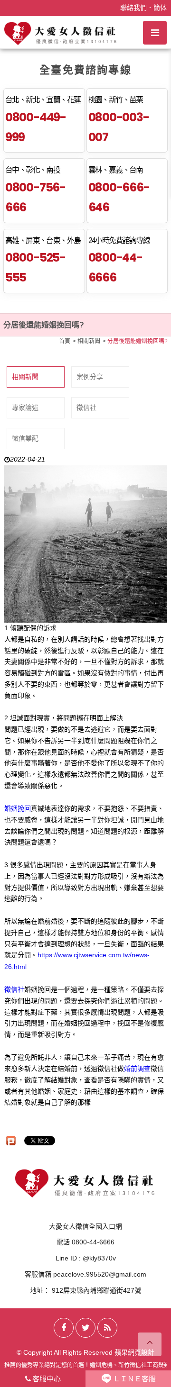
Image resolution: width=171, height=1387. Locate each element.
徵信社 (86, 407)
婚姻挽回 (17, 808)
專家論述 (25, 407)
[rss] (107, 1328)
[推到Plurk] (11, 1140)
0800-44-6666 (115, 267)
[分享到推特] (85, 1328)
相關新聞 (25, 377)
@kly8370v (99, 1258)
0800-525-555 (35, 267)
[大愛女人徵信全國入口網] (61, 32)
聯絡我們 (133, 7)
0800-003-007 (118, 127)
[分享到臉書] (64, 1328)
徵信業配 (25, 438)
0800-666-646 (119, 197)
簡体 (160, 7)
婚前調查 (137, 1068)
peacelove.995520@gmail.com (99, 1274)
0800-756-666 (35, 197)
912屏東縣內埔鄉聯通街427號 (96, 1290)
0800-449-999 (35, 127)
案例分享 (89, 377)
